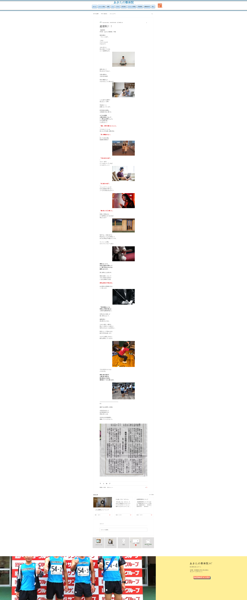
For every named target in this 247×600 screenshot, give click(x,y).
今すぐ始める (104, 13)
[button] (152, 13)
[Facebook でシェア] (100, 483)
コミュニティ (113, 13)
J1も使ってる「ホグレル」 (123, 499)
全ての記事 (95, 13)
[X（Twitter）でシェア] (103, 483)
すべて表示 (151, 494)
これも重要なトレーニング (102, 509)
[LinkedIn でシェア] (106, 483)
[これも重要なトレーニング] (102, 502)
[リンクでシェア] (109, 483)
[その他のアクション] (146, 22)
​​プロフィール (98, 544)
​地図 (123, 544)
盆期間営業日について (142, 499)
